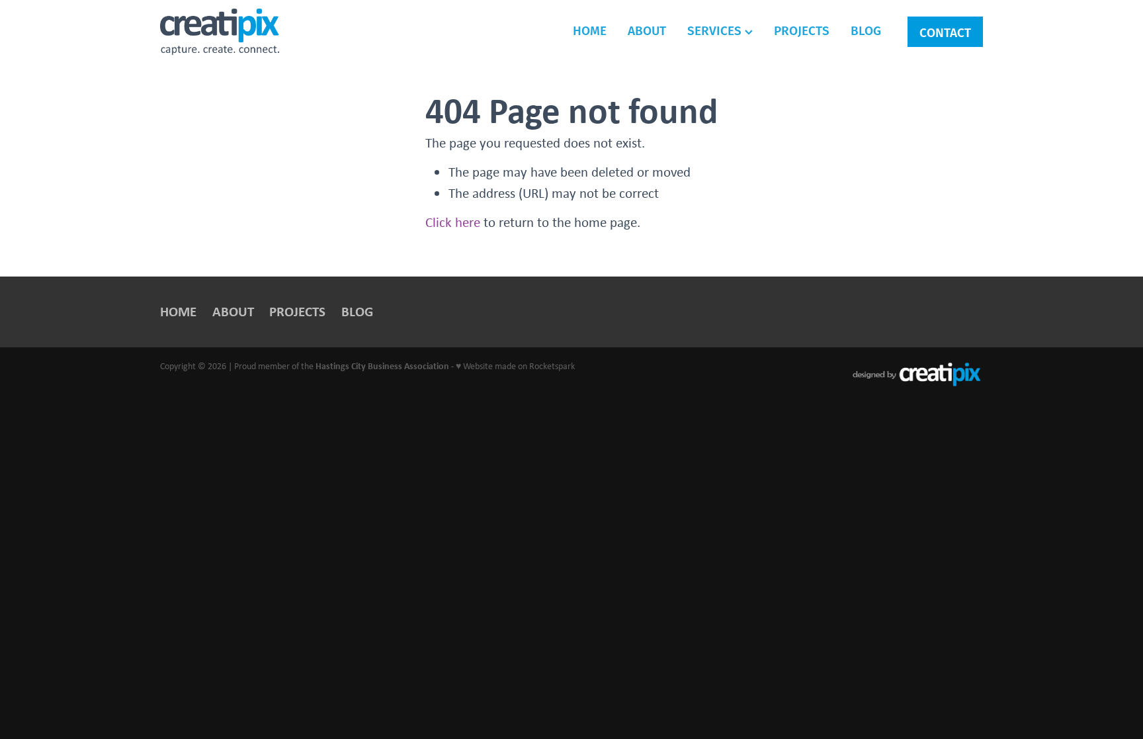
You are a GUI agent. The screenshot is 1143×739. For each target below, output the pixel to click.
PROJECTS (801, 30)
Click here (452, 222)
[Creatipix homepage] (242, 32)
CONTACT (945, 32)
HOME (590, 30)
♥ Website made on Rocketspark (515, 365)
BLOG (866, 30)
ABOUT (647, 30)
